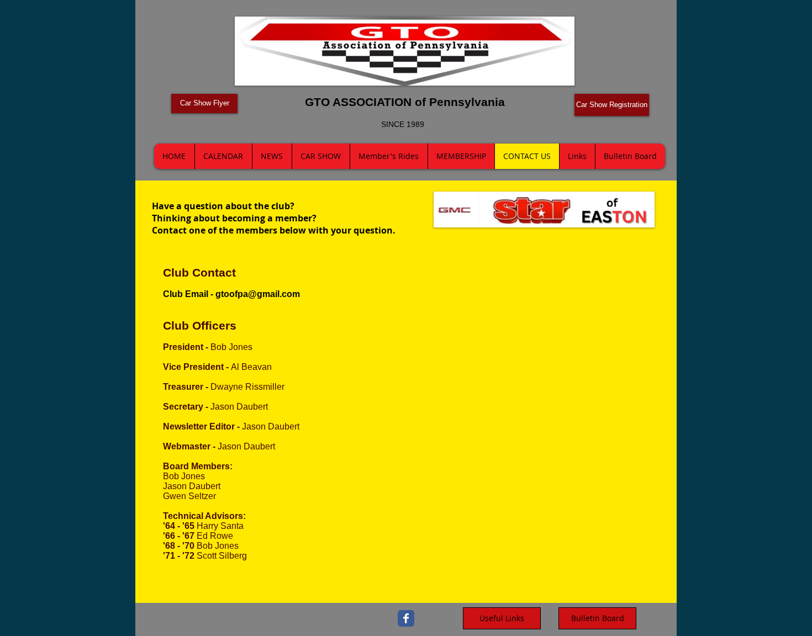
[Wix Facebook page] (406, 618)
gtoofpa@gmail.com (257, 294)
